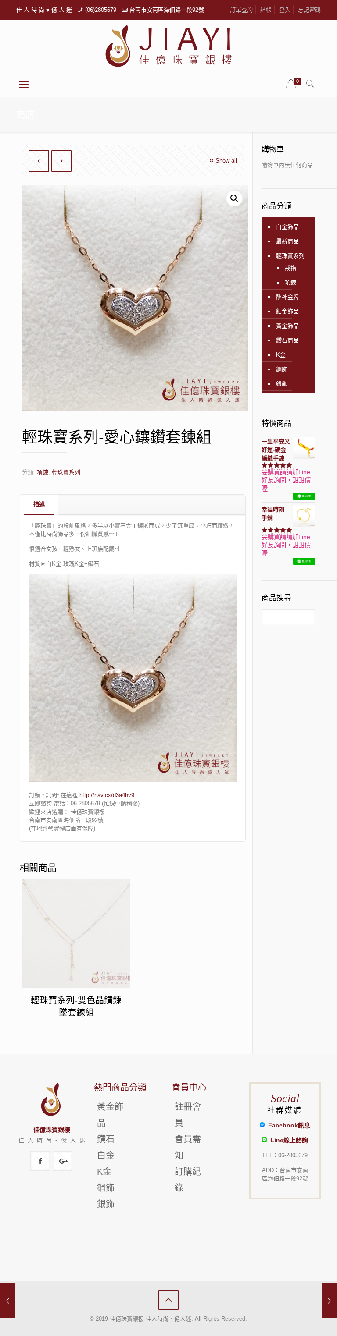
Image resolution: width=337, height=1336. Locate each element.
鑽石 (106, 1139)
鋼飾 (281, 369)
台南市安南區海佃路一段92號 (166, 10)
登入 (284, 10)
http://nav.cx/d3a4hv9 (106, 795)
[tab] (39, 504)
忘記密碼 (309, 10)
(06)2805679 (100, 10)
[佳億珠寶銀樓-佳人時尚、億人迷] (168, 46)
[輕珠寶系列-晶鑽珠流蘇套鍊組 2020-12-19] (329, 1300)
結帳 (266, 10)
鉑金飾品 (287, 311)
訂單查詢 (241, 10)
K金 (281, 354)
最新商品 (287, 241)
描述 (39, 504)
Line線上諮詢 (287, 1140)
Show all (226, 160)
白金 (106, 1155)
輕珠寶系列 (66, 472)
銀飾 (281, 383)
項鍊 (42, 472)
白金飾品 (287, 226)
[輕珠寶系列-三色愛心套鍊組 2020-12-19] (7, 1300)
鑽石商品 (287, 340)
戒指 (290, 268)
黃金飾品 (287, 325)
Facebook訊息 (287, 1125)
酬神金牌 (287, 297)
